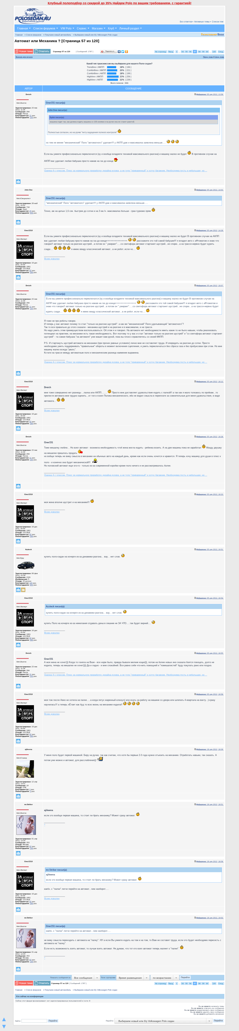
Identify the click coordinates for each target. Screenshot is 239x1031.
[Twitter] (123, 51)
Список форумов (44, 28)
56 (190, 52)
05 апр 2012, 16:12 (210, 381)
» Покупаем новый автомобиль (57, 35)
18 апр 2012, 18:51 (210, 804)
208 (31, 213)
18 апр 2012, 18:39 (210, 749)
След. (221, 52)
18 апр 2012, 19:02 (210, 918)
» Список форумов (32, 35)
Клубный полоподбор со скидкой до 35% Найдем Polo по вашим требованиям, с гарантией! (119, 3)
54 (183, 52)
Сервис (82, 28)
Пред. (170, 52)
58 (199, 52)
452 (31, 585)
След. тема (219, 57)
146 (31, 848)
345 (31, 583)
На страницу (160, 52)
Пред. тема (208, 57)
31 (30, 115)
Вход (220, 34)
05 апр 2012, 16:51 (210, 549)
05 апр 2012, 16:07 (210, 285)
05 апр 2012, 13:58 (210, 94)
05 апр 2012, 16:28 (210, 437)
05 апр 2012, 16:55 (210, 653)
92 (30, 270)
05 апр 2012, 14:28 (210, 230)
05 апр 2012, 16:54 (210, 598)
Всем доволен (51, 258)
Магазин (97, 28)
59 (203, 52)
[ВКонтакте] (119, 51)
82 (30, 846)
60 (207, 52)
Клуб (111, 28)
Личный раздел (129, 28)
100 (31, 117)
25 (30, 211)
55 (186, 52)
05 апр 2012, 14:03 (210, 190)
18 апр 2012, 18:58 (210, 861)
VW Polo (66, 28)
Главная (22, 28)
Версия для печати (24, 57)
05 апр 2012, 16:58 (210, 694)
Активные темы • (202, 21)
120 (214, 52)
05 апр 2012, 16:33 (210, 494)
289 (31, 272)
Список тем (217, 21)
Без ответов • (186, 21)
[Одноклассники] (126, 51)
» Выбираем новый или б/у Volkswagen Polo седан (95, 35)
